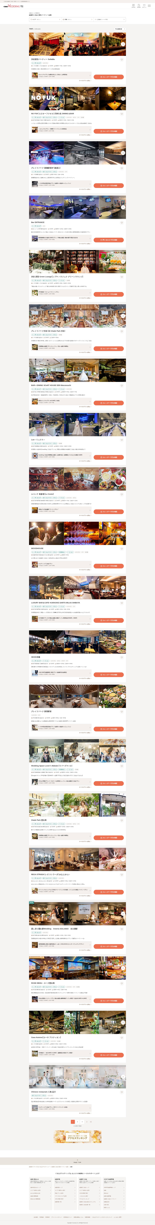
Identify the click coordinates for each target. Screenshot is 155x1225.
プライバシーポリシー (56, 1217)
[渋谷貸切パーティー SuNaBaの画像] (77, 44)
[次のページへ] (87, 1122)
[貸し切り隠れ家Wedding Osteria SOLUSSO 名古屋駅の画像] (77, 913)
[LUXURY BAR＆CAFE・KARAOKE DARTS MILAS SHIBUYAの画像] (77, 587)
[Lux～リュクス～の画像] (77, 424)
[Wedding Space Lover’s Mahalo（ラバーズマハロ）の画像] (77, 750)
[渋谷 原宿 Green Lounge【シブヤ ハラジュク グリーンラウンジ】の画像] (77, 261)
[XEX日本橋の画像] (77, 642)
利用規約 (42, 1217)
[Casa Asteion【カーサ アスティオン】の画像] (77, 1022)
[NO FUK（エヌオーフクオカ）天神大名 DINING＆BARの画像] (77, 98)
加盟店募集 (87, 1217)
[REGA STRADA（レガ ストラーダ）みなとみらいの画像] (77, 859)
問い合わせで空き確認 (110, 240)
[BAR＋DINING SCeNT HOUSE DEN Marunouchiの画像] (77, 370)
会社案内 (36, 1217)
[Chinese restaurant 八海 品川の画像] (77, 1076)
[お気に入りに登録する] (122, 60)
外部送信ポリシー (68, 1217)
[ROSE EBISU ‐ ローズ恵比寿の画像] (77, 968)
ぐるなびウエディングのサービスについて (102, 1217)
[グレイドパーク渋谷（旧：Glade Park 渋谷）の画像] (77, 316)
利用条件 (47, 1217)
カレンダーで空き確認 (110, 77)
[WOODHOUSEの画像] (77, 533)
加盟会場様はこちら (78, 1217)
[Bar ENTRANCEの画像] (77, 207)
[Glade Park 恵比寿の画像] (77, 805)
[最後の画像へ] (123, 44)
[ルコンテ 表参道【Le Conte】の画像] (77, 479)
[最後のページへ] (91, 1122)
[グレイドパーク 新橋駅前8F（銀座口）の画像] (77, 153)
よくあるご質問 (117, 1217)
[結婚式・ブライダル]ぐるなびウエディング (39, 1166)
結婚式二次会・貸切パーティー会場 (59, 1166)
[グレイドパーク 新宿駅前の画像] (77, 696)
